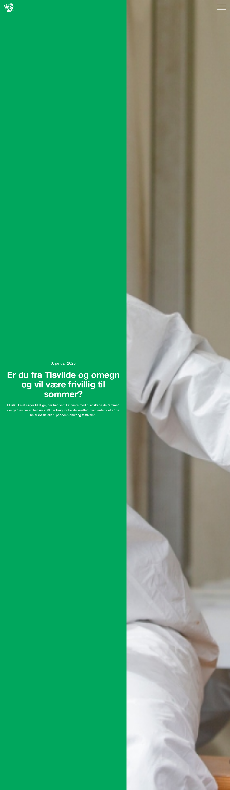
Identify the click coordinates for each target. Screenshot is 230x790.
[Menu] (221, 7)
